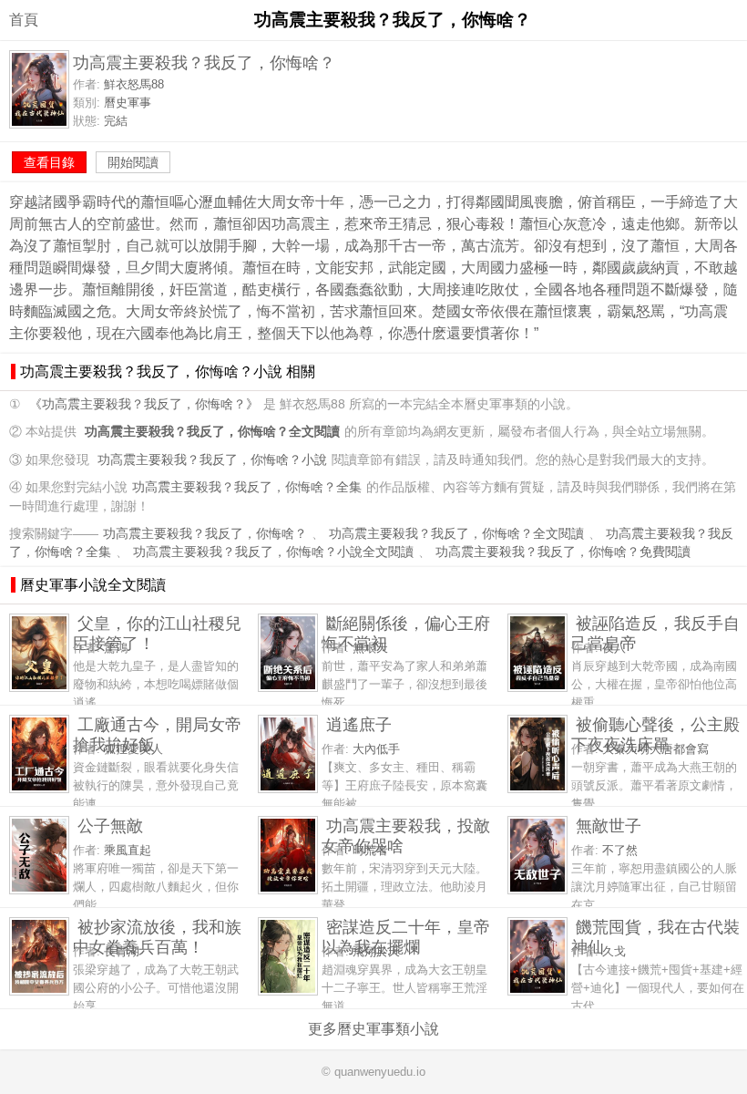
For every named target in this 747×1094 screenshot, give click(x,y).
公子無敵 (110, 825)
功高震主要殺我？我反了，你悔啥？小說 (212, 460)
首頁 (23, 19)
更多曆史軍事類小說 (373, 1029)
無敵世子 (608, 825)
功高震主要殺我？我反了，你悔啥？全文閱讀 (456, 534)
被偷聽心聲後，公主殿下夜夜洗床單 (655, 734)
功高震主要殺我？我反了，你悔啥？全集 (247, 487)
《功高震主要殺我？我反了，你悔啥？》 (144, 404)
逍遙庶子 (359, 724)
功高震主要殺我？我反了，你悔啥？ (205, 534)
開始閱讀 (133, 162)
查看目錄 (49, 162)
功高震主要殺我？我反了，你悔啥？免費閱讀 (563, 552)
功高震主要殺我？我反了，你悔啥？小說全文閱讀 (273, 552)
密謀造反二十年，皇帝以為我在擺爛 (406, 936)
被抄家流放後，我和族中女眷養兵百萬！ (157, 936)
